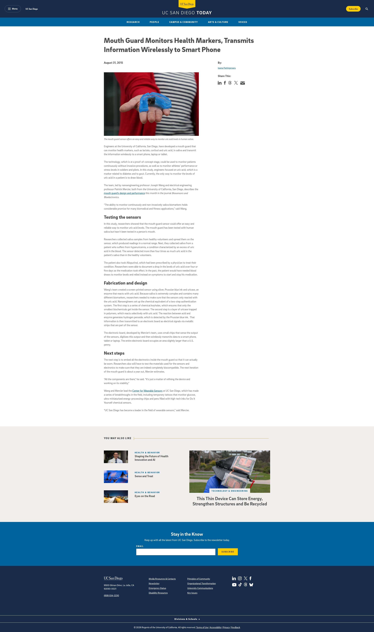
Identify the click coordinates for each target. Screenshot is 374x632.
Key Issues (192, 592)
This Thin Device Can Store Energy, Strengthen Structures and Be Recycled (230, 501)
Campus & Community (183, 21)
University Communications (200, 588)
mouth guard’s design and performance (124, 193)
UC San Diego (32, 8)
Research (133, 21)
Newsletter (154, 583)
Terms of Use (202, 627)
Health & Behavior (147, 452)
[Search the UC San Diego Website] (366, 9)
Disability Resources (158, 592)
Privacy (226, 627)
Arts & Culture (218, 21)
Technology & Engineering (230, 491)
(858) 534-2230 (111, 595)
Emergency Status (157, 588)
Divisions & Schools (186, 619)
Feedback (235, 627)
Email (140, 546)
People (154, 21)
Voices (242, 21)
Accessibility (215, 627)
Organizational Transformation (201, 583)
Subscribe (353, 8)
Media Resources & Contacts (162, 578)
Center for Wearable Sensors (147, 390)
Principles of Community (198, 578)
